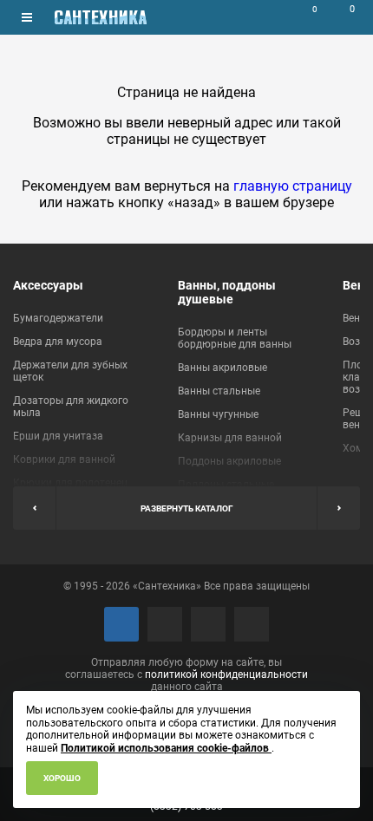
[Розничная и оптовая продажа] (101, 17)
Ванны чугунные (218, 414)
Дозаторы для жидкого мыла (70, 406)
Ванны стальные (219, 391)
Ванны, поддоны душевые (227, 292)
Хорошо (62, 778)
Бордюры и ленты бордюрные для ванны (234, 338)
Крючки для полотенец (70, 483)
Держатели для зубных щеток (70, 371)
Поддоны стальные (226, 485)
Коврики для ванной (64, 459)
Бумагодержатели (58, 318)
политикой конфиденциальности (226, 674)
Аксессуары (48, 285)
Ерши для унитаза (58, 436)
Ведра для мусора (57, 342)
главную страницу (292, 186)
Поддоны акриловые (229, 461)
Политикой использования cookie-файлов (166, 748)
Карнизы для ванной (230, 438)
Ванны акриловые (222, 368)
